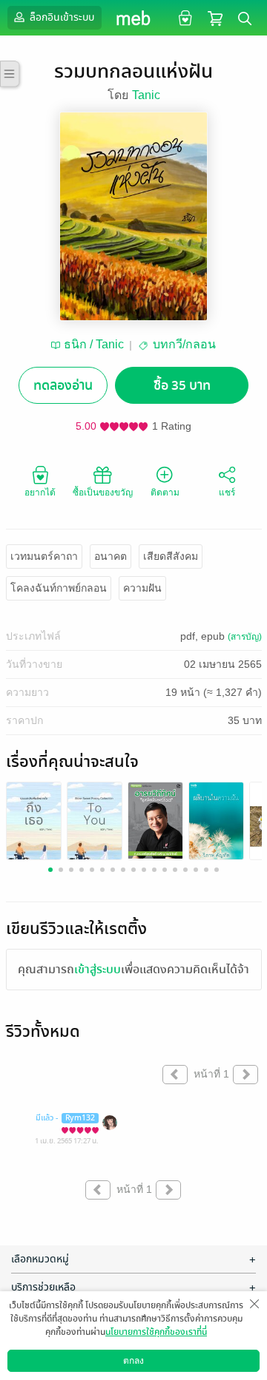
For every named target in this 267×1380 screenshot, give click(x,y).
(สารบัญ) (245, 637)
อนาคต (110, 556)
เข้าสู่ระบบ (97, 969)
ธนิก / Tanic (94, 344)
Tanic (146, 95)
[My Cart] (215, 17)
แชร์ (227, 492)
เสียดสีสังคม (170, 556)
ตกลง (133, 1361)
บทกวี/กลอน (184, 344)
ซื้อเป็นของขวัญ (103, 492)
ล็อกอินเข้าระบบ (60, 17)
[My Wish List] (183, 17)
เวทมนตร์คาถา (44, 556)
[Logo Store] (134, 17)
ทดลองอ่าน (63, 386)
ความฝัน (142, 588)
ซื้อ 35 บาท (182, 386)
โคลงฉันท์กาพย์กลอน (58, 588)
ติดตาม (165, 492)
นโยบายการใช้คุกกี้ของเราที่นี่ (156, 1332)
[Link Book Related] (34, 825)
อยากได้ (40, 492)
